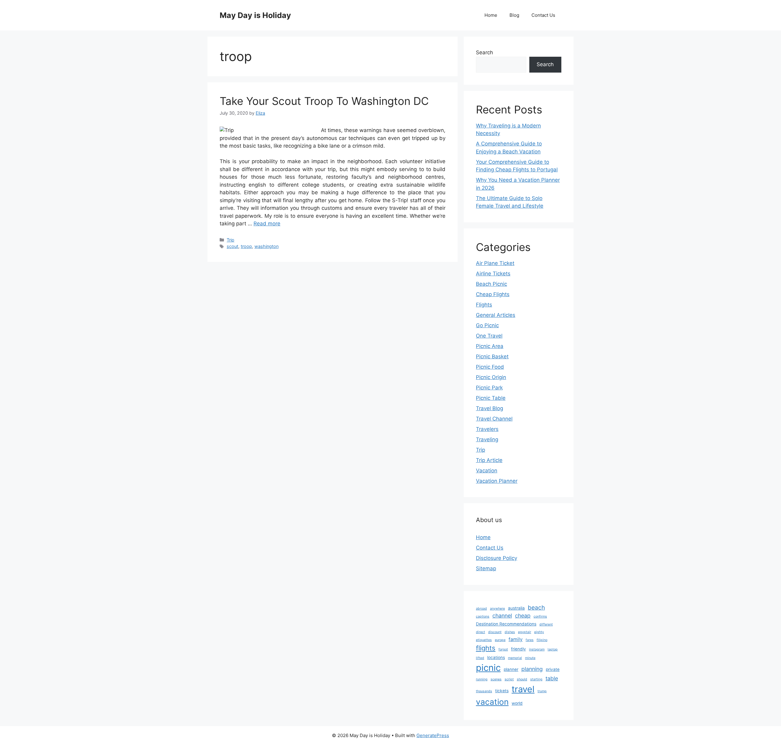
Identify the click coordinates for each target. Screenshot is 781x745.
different (546, 624)
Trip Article (489, 460)
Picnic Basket (492, 356)
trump (542, 691)
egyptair (524, 632)
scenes (496, 679)
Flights (484, 305)
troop (246, 246)
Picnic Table (491, 398)
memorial (515, 658)
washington (266, 246)
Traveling (487, 439)
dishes (510, 632)
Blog (514, 15)
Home (490, 15)
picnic (488, 667)
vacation (492, 702)
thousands (484, 691)
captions (482, 616)
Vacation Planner (496, 481)
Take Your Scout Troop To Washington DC (324, 101)
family (516, 639)
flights (485, 648)
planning (532, 669)
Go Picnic (487, 325)
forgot (503, 649)
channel (502, 615)
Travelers (487, 429)
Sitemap (486, 568)
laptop (553, 649)
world (517, 703)
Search (484, 52)
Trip (230, 239)
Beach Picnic (491, 284)
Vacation (486, 470)
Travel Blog (489, 408)
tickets (502, 690)
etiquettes (484, 640)
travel (523, 689)
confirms (540, 616)
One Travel (489, 336)
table (551, 678)
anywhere (497, 609)
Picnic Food (490, 367)
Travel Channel (494, 419)
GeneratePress (432, 735)
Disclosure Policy (496, 558)
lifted (480, 658)
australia (516, 608)
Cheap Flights (492, 294)
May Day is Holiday (255, 15)
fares (530, 640)
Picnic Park (489, 388)
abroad (481, 609)
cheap (523, 615)
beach (536, 607)
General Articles (495, 315)
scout (232, 246)
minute (530, 658)
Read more (267, 223)
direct (480, 632)
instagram (537, 649)
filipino (542, 640)
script (509, 679)
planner (511, 669)
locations (496, 657)
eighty (539, 632)
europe (500, 640)
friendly (518, 649)
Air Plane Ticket (495, 263)
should (522, 679)
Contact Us (543, 15)
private (553, 669)
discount (495, 632)
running (482, 679)
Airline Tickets (493, 273)
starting (536, 679)
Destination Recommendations (506, 623)
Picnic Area (489, 346)
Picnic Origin (491, 377)
